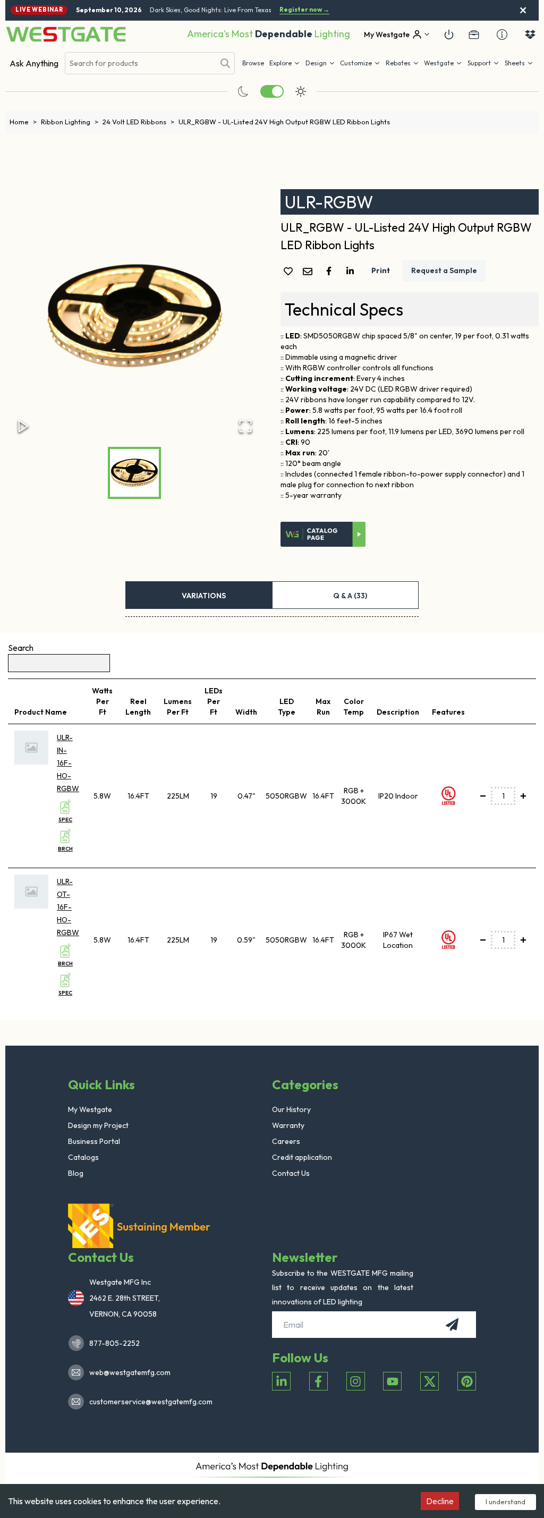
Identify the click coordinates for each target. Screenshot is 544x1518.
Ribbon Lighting (69, 121)
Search (20, 647)
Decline (440, 1501)
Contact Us (291, 1173)
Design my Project (98, 1125)
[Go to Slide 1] (134, 473)
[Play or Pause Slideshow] (23, 426)
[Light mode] (300, 91)
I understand (505, 1501)
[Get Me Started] (449, 34)
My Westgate (90, 1109)
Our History (291, 1109)
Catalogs (83, 1157)
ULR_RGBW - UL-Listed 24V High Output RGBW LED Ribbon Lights (284, 121)
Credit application (302, 1157)
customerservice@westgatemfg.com (147, 1401)
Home (23, 121)
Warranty (288, 1125)
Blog (75, 1173)
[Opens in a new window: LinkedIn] (281, 1381)
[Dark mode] (243, 91)
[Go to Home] (65, 34)
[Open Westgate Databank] (530, 34)
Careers (286, 1141)
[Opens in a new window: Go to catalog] (323, 534)
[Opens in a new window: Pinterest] (466, 1381)
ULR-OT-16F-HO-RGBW (68, 907)
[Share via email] (309, 272)
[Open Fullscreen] (245, 426)
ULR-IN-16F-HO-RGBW (68, 763)
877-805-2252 (114, 1343)
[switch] (272, 91)
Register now (304, 9)
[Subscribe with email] (452, 1324)
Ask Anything (34, 63)
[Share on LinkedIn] (352, 271)
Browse (253, 63)
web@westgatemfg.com (130, 1372)
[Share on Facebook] (331, 271)
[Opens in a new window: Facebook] (318, 1381)
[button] (402, 63)
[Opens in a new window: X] (429, 1381)
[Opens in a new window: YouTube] (392, 1381)
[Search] (225, 63)
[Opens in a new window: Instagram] (355, 1381)
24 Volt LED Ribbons (138, 121)
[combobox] (139, 63)
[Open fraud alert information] (502, 34)
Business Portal (94, 1141)
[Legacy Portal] (473, 34)
